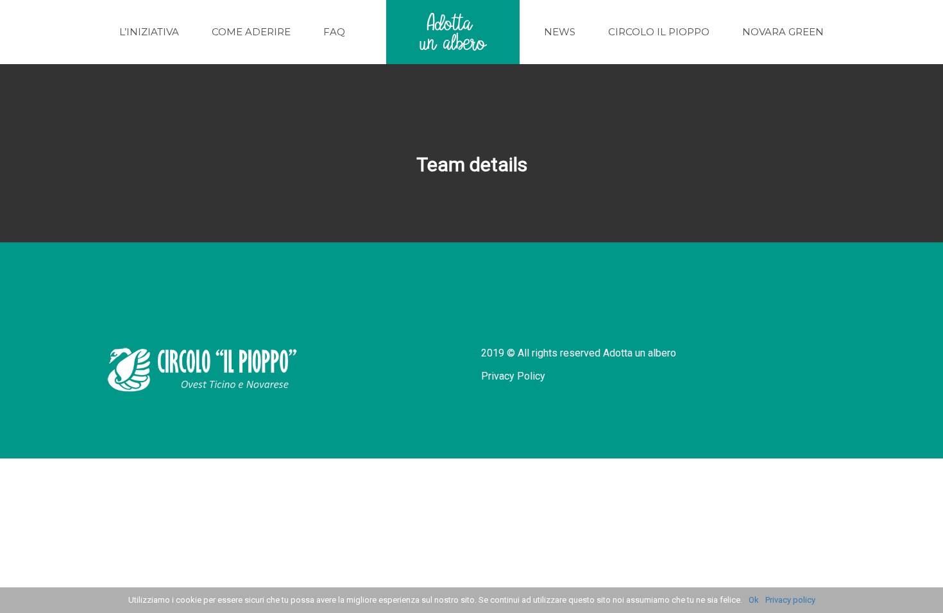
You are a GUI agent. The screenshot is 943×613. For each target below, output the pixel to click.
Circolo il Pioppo (658, 32)
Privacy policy (790, 600)
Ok (754, 600)
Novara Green (783, 32)
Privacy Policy (513, 376)
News (559, 32)
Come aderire (251, 32)
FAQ (334, 32)
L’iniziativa (149, 32)
